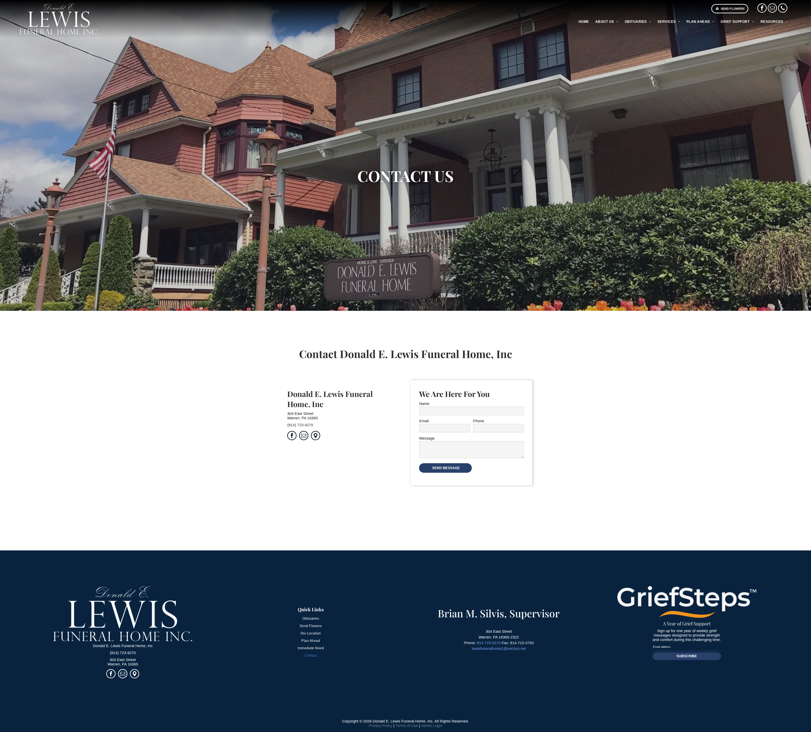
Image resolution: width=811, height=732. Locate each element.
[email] (772, 8)
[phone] (782, 8)
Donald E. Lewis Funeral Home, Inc (123, 646)
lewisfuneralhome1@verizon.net (499, 648)
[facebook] (762, 8)
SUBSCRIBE (686, 656)
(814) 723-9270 (300, 425)
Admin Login (431, 726)
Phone (478, 421)
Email (424, 421)
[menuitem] (583, 22)
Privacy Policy (380, 726)
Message (427, 438)
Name (424, 404)
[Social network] (315, 436)
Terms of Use (407, 726)
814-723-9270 (489, 643)
